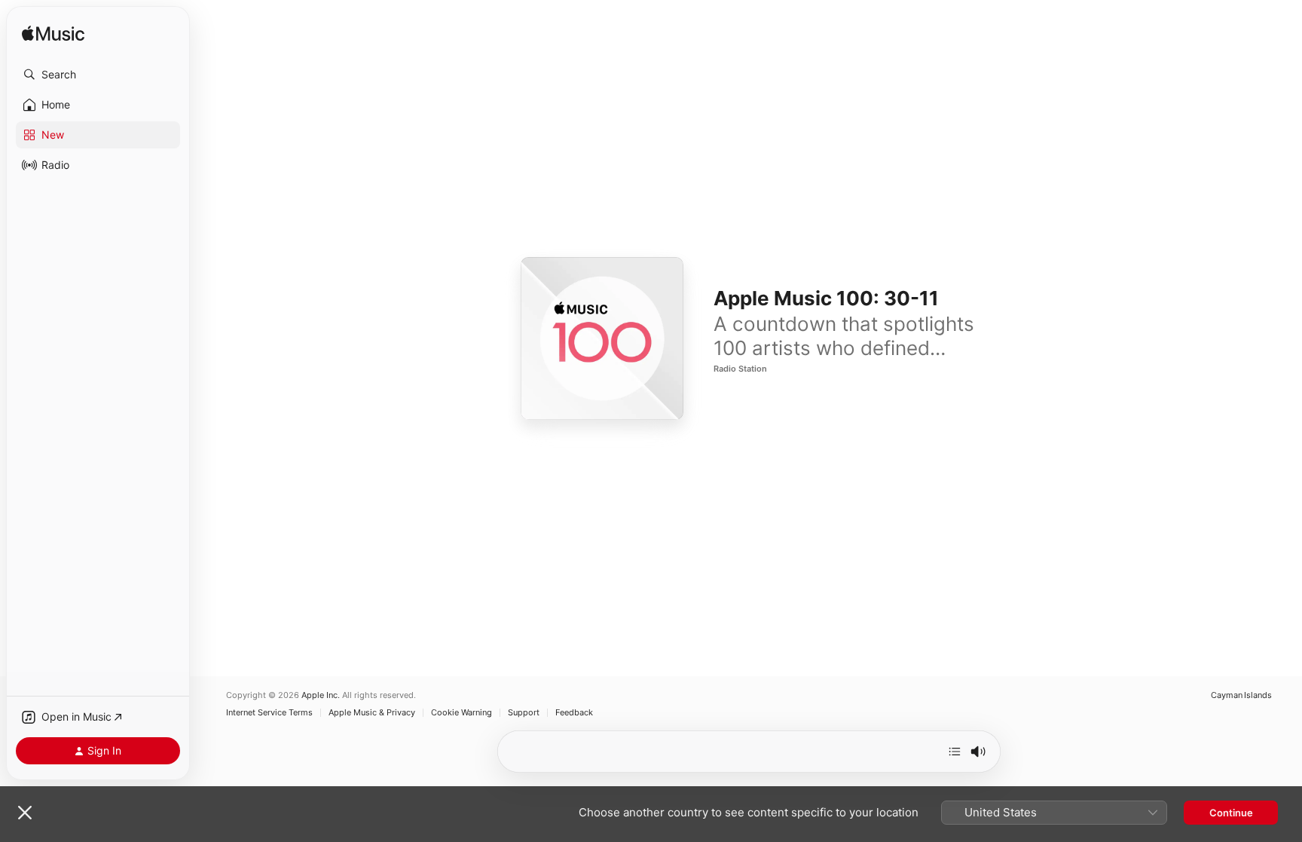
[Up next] (955, 751)
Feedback (574, 713)
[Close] (25, 812)
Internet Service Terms (269, 713)
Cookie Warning (461, 713)
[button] (98, 74)
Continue (1231, 813)
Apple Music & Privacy (372, 713)
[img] (53, 34)
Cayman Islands (1241, 695)
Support (523, 713)
